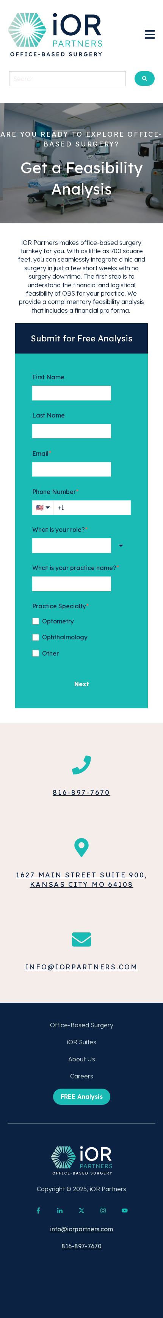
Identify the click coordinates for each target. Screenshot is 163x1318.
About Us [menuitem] (81, 1059)
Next (81, 684)
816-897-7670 (81, 792)
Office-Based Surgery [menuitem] (81, 1025)
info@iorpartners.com (81, 967)
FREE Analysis (82, 1096)
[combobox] (71, 545)
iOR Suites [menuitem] (81, 1042)
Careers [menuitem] (81, 1076)
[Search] (145, 78)
